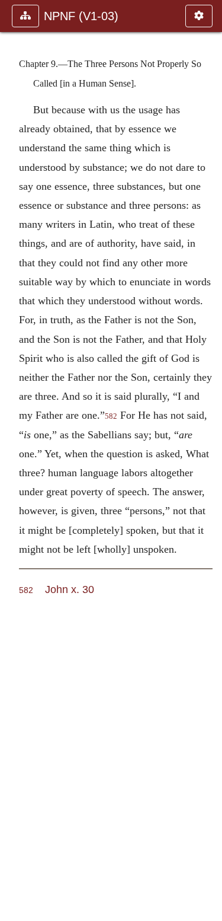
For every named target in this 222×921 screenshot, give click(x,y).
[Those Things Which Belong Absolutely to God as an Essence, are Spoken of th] (208, 460)
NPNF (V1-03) (81, 16)
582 (111, 416)
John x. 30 (69, 589)
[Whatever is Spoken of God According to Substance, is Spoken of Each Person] (13, 460)
